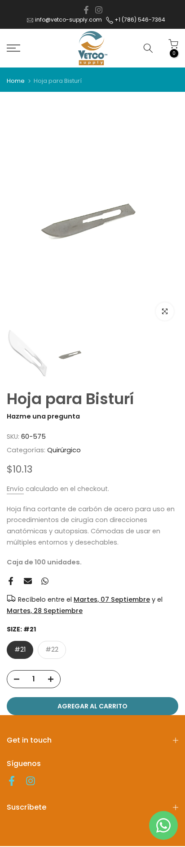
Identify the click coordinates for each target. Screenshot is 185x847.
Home (16, 81)
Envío (15, 488)
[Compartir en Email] (28, 581)
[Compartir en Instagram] (99, 10)
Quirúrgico (64, 450)
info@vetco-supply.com (68, 19)
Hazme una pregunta (43, 416)
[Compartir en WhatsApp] (45, 581)
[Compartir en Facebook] (86, 10)
